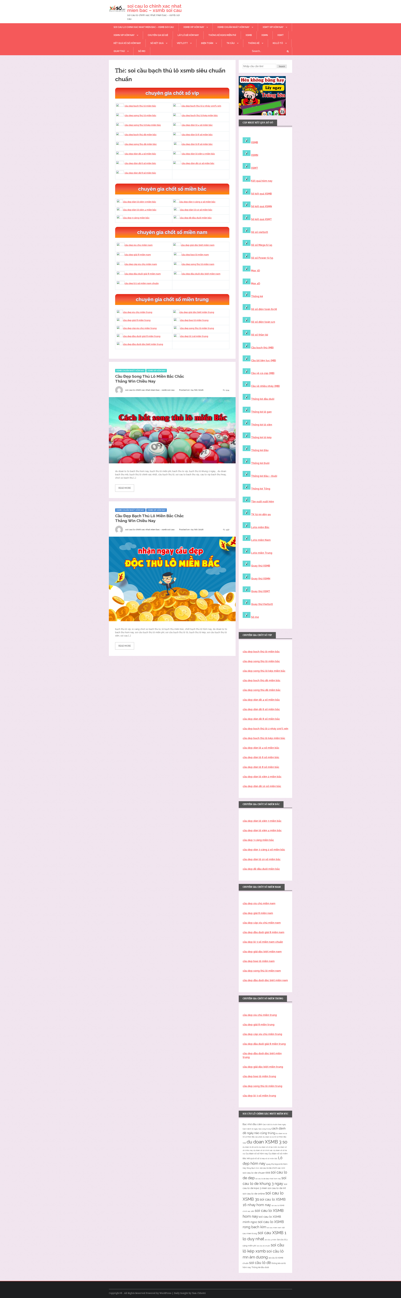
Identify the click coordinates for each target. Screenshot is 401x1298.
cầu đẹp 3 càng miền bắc (136, 218)
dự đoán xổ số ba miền (268, 1147)
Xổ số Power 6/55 (262, 257)
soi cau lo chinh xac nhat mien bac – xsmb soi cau (154, 8)
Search (282, 66)
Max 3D (255, 270)
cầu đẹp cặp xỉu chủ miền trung (140, 328)
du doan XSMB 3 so (267, 1142)
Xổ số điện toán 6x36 (264, 309)
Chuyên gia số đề (158, 35)
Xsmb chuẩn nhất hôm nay (233, 27)
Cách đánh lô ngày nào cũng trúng (257, 1129)
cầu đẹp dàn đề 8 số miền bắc (140, 173)
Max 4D (255, 283)
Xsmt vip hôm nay (273, 27)
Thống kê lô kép (261, 437)
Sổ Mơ (141, 51)
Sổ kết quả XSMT (261, 219)
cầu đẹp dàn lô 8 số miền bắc (197, 144)
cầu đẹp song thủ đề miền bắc (141, 144)
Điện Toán (207, 43)
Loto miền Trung (261, 552)
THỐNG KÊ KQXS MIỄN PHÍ (222, 35)
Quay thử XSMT (260, 591)
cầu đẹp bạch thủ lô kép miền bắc (200, 115)
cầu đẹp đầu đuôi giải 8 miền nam (143, 274)
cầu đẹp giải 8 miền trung (137, 320)
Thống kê (253, 43)
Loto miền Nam (261, 540)
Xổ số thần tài (259, 334)
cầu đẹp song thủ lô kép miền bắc (143, 125)
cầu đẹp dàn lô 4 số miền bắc (197, 125)
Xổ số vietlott (259, 232)
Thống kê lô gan (261, 411)
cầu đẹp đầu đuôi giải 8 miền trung (141, 336)
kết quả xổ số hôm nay (127, 43)
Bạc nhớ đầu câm (252, 1124)
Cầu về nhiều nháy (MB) (265, 386)
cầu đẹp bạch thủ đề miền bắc (140, 134)
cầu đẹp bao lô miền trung (194, 320)
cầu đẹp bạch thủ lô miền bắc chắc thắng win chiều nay (149, 518)
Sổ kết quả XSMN (261, 206)
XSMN (264, 35)
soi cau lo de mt (277, 1188)
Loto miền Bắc (260, 527)
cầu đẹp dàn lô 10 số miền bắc (196, 210)
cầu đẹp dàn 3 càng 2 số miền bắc (197, 202)
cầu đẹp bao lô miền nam (195, 254)
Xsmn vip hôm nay (124, 35)
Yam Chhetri (199, 1293)
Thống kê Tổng (260, 488)
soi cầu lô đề (260, 1262)
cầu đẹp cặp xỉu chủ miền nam (141, 264)
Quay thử (119, 51)
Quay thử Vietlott (262, 604)
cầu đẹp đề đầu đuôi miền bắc (196, 218)
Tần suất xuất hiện (262, 501)
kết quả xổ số (253, 1158)
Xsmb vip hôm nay (193, 27)
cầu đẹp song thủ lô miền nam (198, 264)
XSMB (249, 35)
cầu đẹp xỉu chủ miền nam (139, 245)
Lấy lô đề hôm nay (188, 35)
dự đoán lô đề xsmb (250, 1147)
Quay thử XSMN (260, 578)
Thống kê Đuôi (260, 463)
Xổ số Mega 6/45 (261, 245)
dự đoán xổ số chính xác (263, 1150)
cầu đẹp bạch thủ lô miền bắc (140, 106)
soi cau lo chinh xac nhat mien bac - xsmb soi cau (149, 390)
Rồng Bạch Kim (253, 1168)
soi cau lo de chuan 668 (256, 1172)
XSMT (280, 35)
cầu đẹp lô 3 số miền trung (194, 336)
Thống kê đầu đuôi (262, 398)
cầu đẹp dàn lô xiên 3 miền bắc (139, 202)
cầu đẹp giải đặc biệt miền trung (196, 312)
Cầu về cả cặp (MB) (262, 373)
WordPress (165, 1293)
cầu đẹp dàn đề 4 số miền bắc (140, 154)
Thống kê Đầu (259, 450)
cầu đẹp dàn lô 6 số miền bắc (197, 134)
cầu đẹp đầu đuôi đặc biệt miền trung (143, 344)
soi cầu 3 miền (270, 1240)
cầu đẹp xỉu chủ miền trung (137, 312)
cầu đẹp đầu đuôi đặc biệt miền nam (201, 274)
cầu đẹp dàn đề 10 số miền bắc (198, 163)
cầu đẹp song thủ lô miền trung (197, 328)
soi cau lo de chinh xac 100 (272, 1168)
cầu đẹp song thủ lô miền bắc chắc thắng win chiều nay (149, 379)
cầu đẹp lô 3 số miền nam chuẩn (142, 283)
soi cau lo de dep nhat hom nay (268, 1179)
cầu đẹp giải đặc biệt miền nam (197, 245)
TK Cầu (231, 43)
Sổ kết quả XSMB (261, 193)
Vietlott (182, 43)
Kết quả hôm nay (261, 180)
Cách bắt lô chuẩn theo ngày (274, 1124)
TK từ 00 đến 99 (261, 514)
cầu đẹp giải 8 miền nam (138, 254)
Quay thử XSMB (260, 565)
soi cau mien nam (274, 1227)
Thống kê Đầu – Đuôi (264, 476)
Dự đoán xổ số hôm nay (257, 1153)
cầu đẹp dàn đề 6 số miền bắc (140, 163)
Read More (124, 488)
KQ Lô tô (278, 43)
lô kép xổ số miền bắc (268, 1158)
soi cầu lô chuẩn (263, 1246)
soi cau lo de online (254, 1193)
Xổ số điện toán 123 (263, 321)
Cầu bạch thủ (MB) (262, 347)
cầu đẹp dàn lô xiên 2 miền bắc (198, 154)
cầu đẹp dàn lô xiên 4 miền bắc (139, 210)
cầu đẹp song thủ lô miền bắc (140, 115)
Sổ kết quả (157, 43)
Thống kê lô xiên (261, 424)
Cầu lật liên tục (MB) (263, 360)
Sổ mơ (255, 617)
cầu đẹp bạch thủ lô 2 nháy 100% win (201, 106)
